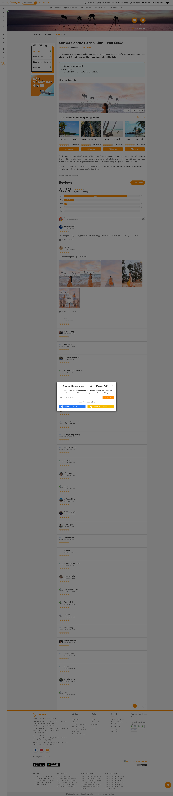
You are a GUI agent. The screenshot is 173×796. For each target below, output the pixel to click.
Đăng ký (108, 397)
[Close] (113, 386)
